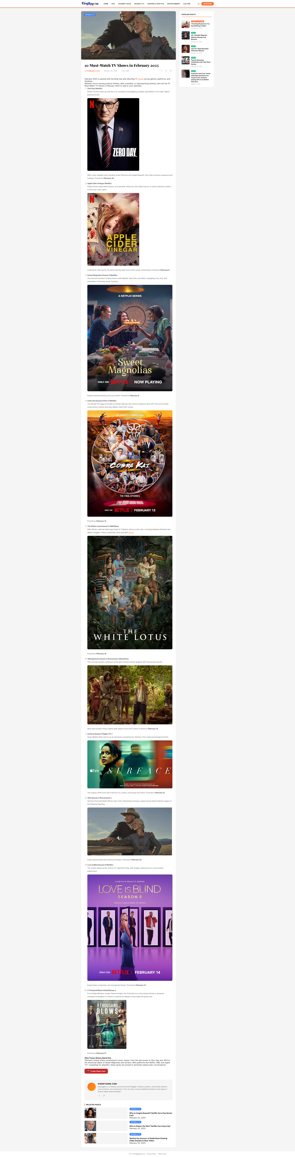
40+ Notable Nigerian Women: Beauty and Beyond (199, 37)
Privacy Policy (151, 1154)
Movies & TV (139, 4)
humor (131, 532)
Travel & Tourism (197, 21)
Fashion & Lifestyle (156, 4)
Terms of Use (162, 1154)
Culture (186, 4)
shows (141, 79)
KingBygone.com (139, 1154)
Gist (113, 4)
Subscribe (207, 4)
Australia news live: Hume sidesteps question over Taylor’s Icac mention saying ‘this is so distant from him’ (200, 77)
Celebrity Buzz (124, 4)
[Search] (199, 4)
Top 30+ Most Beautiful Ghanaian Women (199, 50)
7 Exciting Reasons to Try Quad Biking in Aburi (200, 25)
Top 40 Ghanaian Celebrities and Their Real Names (200, 62)
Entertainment (173, 4)
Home (106, 4)
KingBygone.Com (93, 71)
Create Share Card (96, 1071)
